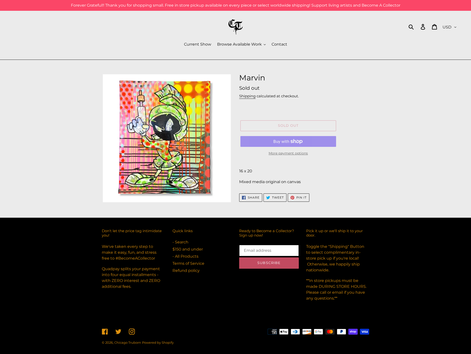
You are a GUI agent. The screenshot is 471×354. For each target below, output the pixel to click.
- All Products (185, 256)
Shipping (247, 96)
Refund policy (186, 270)
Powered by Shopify (158, 342)
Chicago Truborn (127, 342)
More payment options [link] (288, 153)
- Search (180, 242)
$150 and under (187, 249)
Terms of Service (188, 263)
